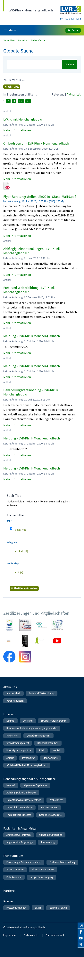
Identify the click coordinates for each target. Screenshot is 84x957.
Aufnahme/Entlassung (50, 834)
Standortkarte (50, 758)
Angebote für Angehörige (19, 842)
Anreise (10, 758)
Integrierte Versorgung (41, 877)
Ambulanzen (56, 800)
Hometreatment (49, 807)
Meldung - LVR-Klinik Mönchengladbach (31, 336)
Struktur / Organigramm (53, 720)
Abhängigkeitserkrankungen (21, 792)
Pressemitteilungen (16, 907)
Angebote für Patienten (18, 834)
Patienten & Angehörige (20, 828)
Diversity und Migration (18, 750)
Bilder (38, 907)
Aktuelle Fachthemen (43, 869)
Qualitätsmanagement (38, 735)
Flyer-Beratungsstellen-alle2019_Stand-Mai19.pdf (39, 197)
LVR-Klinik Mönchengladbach (23, 119)
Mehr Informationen (17, 130)
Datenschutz (31, 935)
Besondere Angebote (50, 815)
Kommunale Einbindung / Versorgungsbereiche (31, 728)
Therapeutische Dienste (18, 815)
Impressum (9, 935)
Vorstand (28, 720)
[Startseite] (70, 10)
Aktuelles (10, 687)
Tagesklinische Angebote (19, 807)
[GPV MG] (41, 625)
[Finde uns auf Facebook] (81, 932)
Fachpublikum (13, 856)
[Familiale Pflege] (57, 625)
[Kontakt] (81, 944)
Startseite (22, 40)
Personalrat (28, 758)
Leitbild (10, 720)
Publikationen (13, 877)
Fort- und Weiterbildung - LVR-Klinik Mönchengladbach (29, 290)
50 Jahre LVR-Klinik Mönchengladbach (26, 765)
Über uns (9, 714)
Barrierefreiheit (55, 935)
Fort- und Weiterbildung (41, 693)
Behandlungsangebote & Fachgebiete (29, 779)
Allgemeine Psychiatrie (35, 785)
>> (20, 101)
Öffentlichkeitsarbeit (47, 743)
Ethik (42, 750)
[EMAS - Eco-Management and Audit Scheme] (9, 625)
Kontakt (57, 750)
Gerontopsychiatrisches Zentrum (23, 800)
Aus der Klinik (13, 693)
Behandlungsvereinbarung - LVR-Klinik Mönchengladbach (30, 392)
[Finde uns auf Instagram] (81, 926)
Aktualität (74, 94)
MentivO (10, 785)
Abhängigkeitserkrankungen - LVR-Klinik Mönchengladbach (32, 251)
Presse (8, 901)
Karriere (9, 891)
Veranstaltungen (15, 700)
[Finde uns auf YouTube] (81, 938)
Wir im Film (12, 735)
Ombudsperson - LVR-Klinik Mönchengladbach (36, 143)
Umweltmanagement (17, 743)
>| (28, 101)
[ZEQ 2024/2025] (25, 641)
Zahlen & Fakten (58, 907)
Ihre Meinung (48, 842)
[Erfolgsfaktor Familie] (25, 625)
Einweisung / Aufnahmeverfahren (23, 862)
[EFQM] (9, 641)
